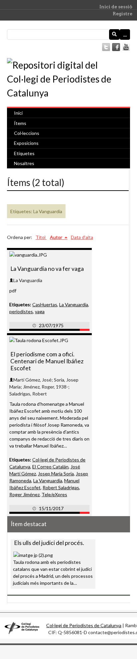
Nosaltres (24, 163)
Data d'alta (82, 237)
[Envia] (114, 34)
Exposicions (26, 143)
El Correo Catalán (50, 466)
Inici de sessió (115, 6)
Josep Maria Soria (56, 473)
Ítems (20, 123)
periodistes (21, 311)
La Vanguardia (73, 304)
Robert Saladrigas (61, 487)
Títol (41, 237)
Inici (18, 113)
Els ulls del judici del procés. (49, 542)
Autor (56, 237)
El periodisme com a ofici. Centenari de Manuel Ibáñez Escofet (46, 361)
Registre (122, 13)
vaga (40, 311)
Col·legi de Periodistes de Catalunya (83, 625)
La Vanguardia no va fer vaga (47, 268)
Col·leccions (26, 133)
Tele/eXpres (54, 494)
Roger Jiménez (24, 494)
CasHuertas (44, 304)
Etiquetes (24, 153)
